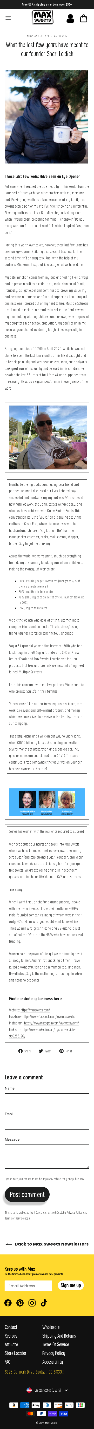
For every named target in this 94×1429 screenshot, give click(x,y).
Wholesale (51, 1327)
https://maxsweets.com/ (35, 1009)
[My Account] (70, 17)
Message (12, 1139)
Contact (11, 1327)
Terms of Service (14, 1218)
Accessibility (52, 1361)
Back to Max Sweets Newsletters (51, 1244)
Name (9, 1088)
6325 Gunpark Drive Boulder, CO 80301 (34, 1372)
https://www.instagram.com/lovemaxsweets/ (51, 1022)
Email (9, 1114)
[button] (70, 1285)
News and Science (38, 36)
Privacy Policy (74, 1212)
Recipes (11, 1335)
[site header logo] (42, 17)
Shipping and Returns (59, 1335)
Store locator (15, 1353)
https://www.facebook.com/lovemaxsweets (48, 1016)
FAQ (7, 1361)
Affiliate (11, 1344)
